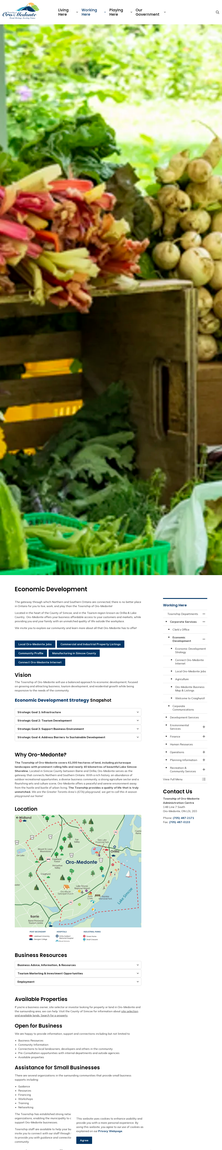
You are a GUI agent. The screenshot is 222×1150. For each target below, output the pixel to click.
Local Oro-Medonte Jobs (35, 644)
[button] (78, 878)
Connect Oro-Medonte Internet (40, 662)
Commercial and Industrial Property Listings (91, 644)
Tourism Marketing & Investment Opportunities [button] (50, 973)
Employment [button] (26, 981)
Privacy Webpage (110, 1131)
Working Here (89, 12)
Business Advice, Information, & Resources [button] (47, 965)
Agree (84, 1140)
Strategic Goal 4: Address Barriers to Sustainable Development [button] (61, 737)
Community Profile (30, 653)
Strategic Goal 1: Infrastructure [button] (39, 712)
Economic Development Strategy (52, 700)
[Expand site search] (217, 12)
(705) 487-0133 (179, 822)
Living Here (63, 12)
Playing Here (116, 12)
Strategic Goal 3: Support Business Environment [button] (51, 729)
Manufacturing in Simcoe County (74, 653)
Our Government (147, 12)
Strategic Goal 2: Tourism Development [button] (45, 720)
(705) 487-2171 (183, 818)
